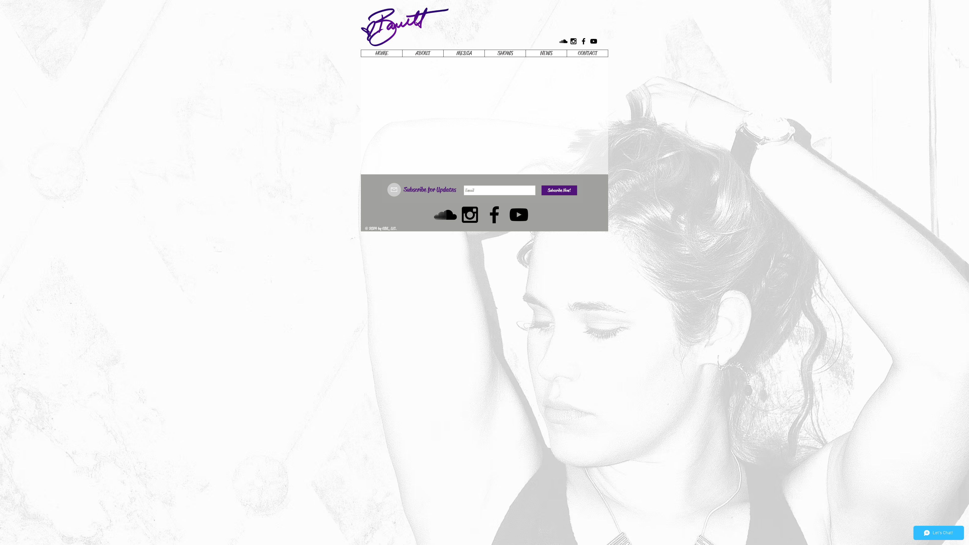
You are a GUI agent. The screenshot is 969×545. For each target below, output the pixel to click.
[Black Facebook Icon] (583, 41)
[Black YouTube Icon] (593, 41)
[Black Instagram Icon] (573, 41)
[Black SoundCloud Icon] (563, 41)
